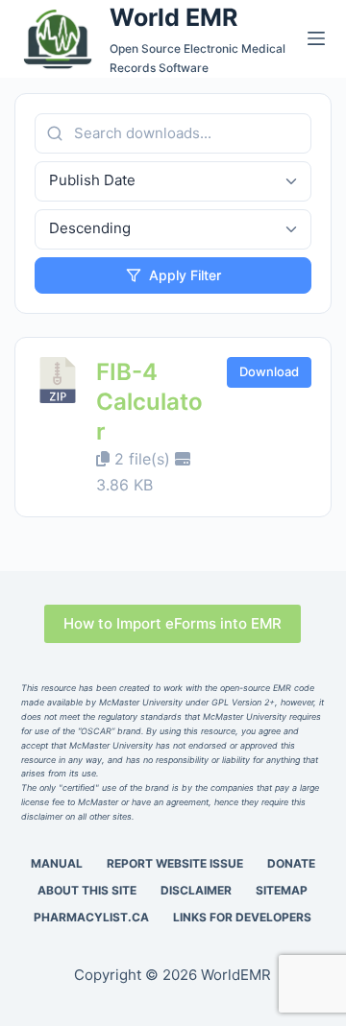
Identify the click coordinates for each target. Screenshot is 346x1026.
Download (269, 371)
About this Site (86, 890)
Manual (57, 863)
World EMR (173, 17)
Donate (291, 863)
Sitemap (282, 890)
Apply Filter (185, 275)
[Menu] (316, 38)
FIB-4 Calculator (149, 401)
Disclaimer (196, 890)
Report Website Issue (175, 863)
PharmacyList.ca (91, 917)
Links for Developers (242, 917)
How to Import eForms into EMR (172, 623)
